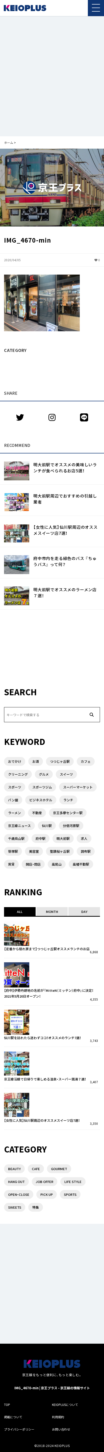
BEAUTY (14, 1168)
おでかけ (14, 761)
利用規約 (58, 1417)
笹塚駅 (13, 851)
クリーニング (18, 774)
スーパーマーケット (78, 787)
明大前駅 (63, 838)
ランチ (68, 800)
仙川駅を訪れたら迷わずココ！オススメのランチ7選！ (42, 1037)
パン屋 (13, 800)
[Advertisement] (52, 76)
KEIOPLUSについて (65, 1404)
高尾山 (57, 864)
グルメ (44, 774)
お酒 (35, 761)
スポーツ (14, 787)
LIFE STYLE (73, 1181)
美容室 (34, 851)
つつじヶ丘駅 (60, 761)
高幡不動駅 (81, 864)
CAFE (36, 1168)
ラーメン (14, 812)
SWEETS (14, 1207)
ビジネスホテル (40, 800)
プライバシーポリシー (19, 1429)
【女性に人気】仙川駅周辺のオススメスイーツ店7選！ (65, 530)
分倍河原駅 (71, 825)
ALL (19, 911)
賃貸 (11, 864)
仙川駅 (47, 825)
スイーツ (66, 774)
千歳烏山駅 (16, 838)
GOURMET (59, 1168)
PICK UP (46, 1194)
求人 (84, 838)
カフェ (86, 761)
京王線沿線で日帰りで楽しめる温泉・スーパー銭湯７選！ (45, 1079)
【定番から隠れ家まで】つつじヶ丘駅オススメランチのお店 (47, 948)
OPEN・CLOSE (18, 1194)
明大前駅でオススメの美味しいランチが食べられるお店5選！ (65, 467)
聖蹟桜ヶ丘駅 (60, 851)
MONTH (52, 911)
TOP (7, 1404)
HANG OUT (16, 1181)
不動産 (37, 812)
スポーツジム (42, 787)
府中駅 (40, 838)
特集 (35, 1207)
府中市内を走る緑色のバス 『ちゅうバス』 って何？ (65, 561)
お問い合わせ (61, 1429)
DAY (84, 911)
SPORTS (70, 1194)
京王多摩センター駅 (68, 812)
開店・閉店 (33, 864)
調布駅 (86, 851)
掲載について (13, 1417)
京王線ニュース (19, 825)
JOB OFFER (44, 1181)
